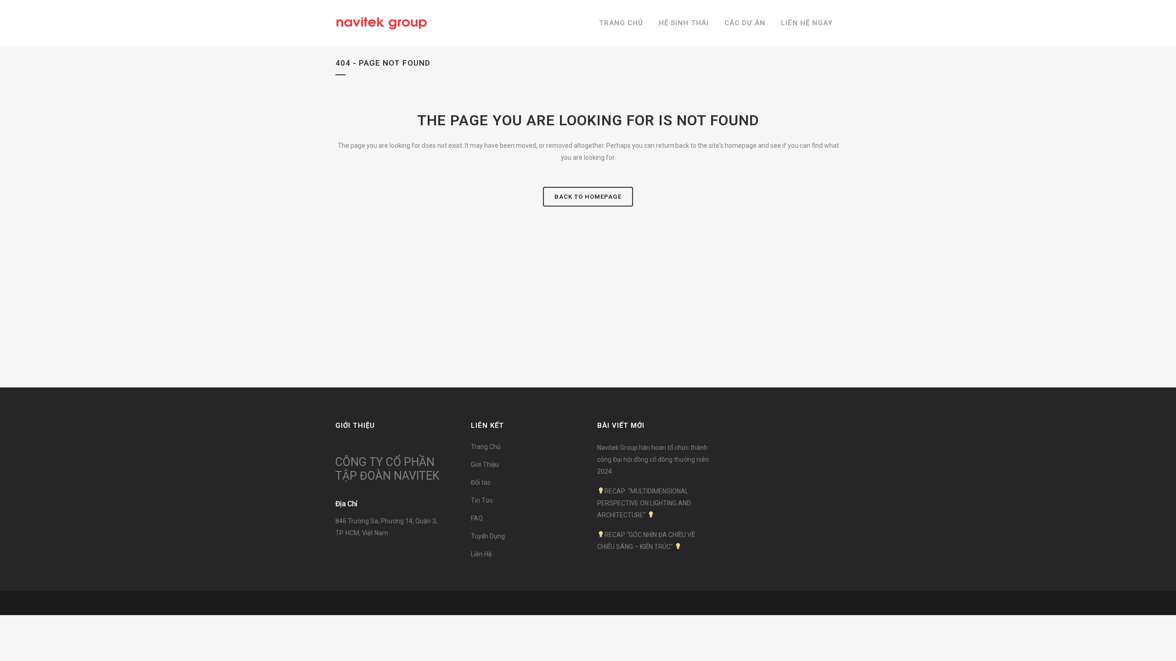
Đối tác (481, 482)
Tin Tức (482, 500)
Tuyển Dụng (488, 536)
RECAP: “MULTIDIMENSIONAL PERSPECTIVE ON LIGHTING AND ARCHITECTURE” (644, 503)
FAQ (477, 518)
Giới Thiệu (485, 464)
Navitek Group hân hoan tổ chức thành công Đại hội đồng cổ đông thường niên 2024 (653, 459)
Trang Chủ (486, 446)
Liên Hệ (481, 554)
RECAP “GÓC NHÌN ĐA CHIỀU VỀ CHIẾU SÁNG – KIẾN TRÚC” (646, 540)
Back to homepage (588, 196)
